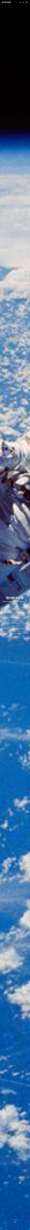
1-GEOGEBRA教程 (15, 610)
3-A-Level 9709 (15, 620)
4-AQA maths (15, 626)
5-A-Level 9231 (15, 631)
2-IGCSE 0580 (15, 615)
